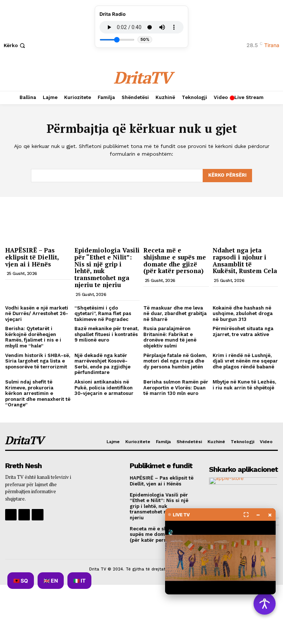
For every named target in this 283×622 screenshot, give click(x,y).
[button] (15, 45)
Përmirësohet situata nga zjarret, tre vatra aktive (243, 331)
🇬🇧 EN (50, 580)
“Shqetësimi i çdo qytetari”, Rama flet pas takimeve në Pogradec (102, 313)
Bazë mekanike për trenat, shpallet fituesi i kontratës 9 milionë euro (106, 334)
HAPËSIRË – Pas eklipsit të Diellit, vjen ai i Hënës (32, 257)
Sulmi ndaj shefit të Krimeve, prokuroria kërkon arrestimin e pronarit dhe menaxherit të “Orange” (37, 393)
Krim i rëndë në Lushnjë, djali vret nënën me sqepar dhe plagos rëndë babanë (245, 361)
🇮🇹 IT (79, 580)
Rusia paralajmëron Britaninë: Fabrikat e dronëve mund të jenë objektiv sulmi (169, 337)
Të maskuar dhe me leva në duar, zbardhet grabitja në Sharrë (175, 313)
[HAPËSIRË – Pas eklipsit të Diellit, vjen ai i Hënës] (38, 220)
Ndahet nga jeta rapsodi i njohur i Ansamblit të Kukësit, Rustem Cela (245, 260)
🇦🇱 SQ (20, 580)
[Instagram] (24, 514)
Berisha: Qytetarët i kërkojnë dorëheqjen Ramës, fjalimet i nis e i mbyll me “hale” (33, 337)
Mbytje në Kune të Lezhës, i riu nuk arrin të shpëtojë (244, 384)
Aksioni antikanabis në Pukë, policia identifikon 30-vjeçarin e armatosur (103, 387)
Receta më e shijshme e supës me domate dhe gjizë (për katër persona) (174, 260)
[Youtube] (37, 514)
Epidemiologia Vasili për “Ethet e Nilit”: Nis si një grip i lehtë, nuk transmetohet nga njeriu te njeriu (107, 267)
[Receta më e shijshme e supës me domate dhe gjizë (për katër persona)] (176, 220)
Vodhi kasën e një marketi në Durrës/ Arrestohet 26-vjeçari (36, 313)
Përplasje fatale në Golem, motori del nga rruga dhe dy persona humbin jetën (175, 361)
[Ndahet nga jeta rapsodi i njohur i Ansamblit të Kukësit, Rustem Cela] (245, 220)
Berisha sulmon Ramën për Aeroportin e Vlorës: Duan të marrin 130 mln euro (175, 387)
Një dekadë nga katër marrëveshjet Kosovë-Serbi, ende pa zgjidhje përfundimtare (102, 364)
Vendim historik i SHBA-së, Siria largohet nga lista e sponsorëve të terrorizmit (37, 361)
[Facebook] (11, 514)
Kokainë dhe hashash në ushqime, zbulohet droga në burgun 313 (243, 313)
